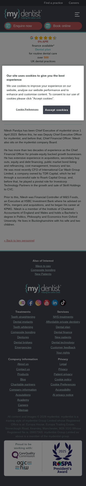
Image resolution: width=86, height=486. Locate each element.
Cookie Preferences (27, 109)
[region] (43, 93)
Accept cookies (56, 109)
